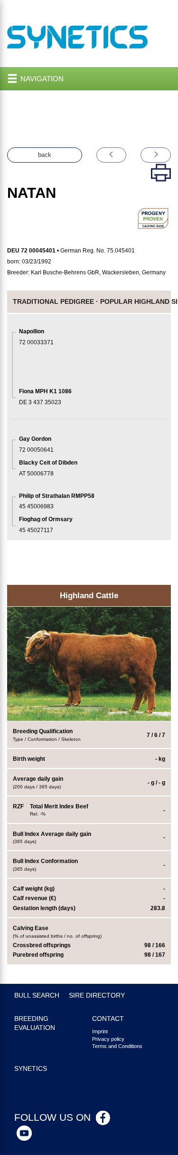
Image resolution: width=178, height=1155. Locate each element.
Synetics (30, 1068)
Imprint (100, 1031)
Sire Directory (97, 995)
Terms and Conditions (117, 1046)
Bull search (36, 995)
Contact (108, 1018)
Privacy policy (108, 1039)
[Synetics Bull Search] (77, 36)
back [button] (44, 154)
